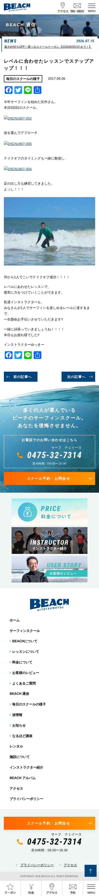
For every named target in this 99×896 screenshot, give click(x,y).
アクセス (16, 788)
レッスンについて (25, 652)
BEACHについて (24, 641)
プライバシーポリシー (26, 799)
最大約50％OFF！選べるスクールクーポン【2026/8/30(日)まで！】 (48, 46)
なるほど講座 (22, 736)
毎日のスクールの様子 (29, 704)
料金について (22, 662)
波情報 (17, 715)
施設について (20, 757)
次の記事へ (76, 377)
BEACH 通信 (19, 694)
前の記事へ (22, 377)
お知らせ (19, 725)
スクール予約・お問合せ (48, 478)
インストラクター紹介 (26, 767)
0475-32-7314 (54, 455)
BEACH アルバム (23, 778)
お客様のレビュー (25, 673)
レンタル (16, 746)
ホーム (15, 620)
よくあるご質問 (24, 683)
